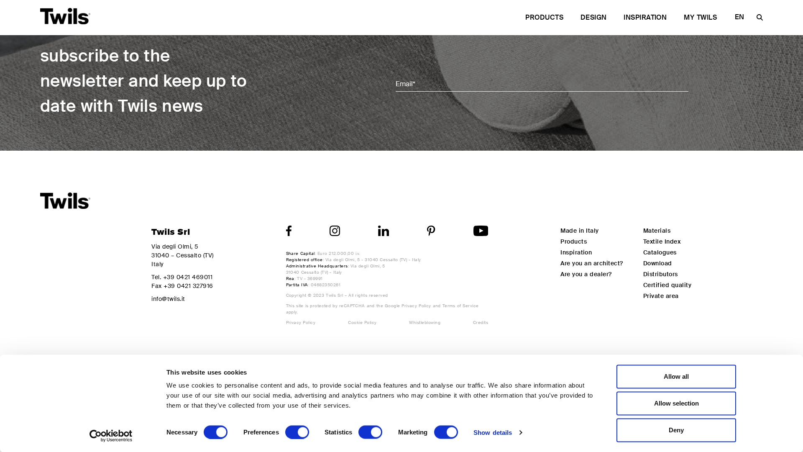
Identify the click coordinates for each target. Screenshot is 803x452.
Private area (661, 296)
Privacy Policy (416, 305)
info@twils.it (168, 299)
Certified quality (667, 285)
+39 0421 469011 (187, 277)
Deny (676, 430)
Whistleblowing (424, 322)
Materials (656, 230)
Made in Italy (579, 230)
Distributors (660, 274)
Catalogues (660, 252)
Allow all (676, 376)
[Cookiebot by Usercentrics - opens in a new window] (111, 435)
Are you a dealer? (586, 274)
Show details (492, 432)
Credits (480, 322)
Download (657, 263)
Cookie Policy (362, 322)
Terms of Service (460, 305)
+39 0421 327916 (188, 286)
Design (594, 17)
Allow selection (676, 403)
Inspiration (645, 17)
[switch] (297, 432)
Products (544, 17)
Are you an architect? (591, 263)
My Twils (700, 17)
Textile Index (661, 241)
